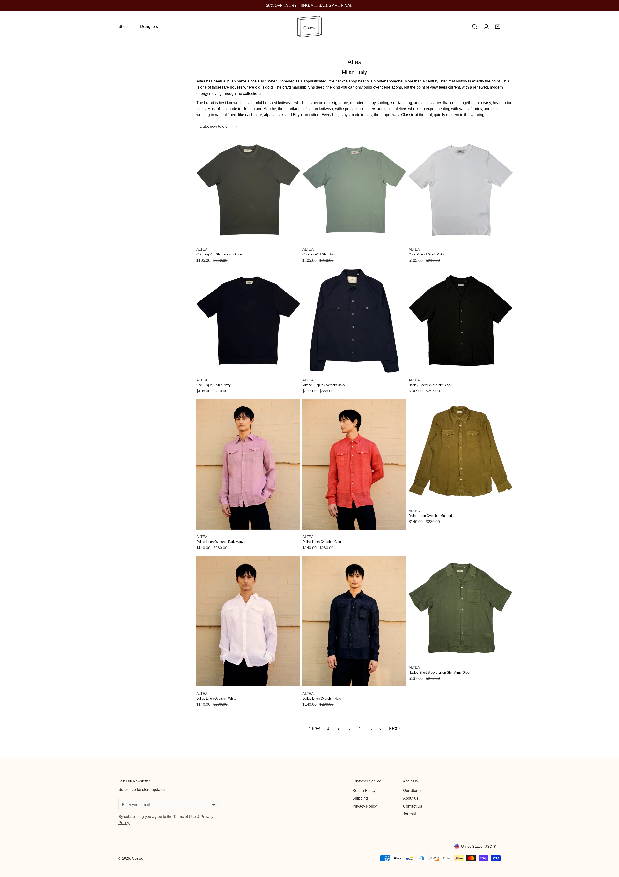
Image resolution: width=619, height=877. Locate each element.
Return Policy (364, 790)
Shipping (360, 798)
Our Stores (412, 790)
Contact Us (412, 806)
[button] (497, 26)
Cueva (137, 858)
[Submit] (213, 804)
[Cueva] (309, 26)
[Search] (474, 26)
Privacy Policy (364, 806)
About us (410, 798)
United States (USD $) (478, 846)
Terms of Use (184, 816)
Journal (409, 814)
